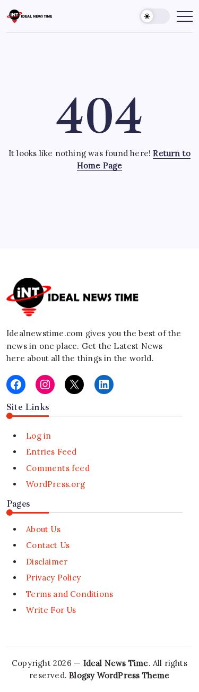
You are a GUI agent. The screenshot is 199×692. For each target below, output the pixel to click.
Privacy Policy (53, 578)
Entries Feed (51, 452)
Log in (38, 436)
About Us (43, 529)
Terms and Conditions (69, 594)
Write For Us (51, 610)
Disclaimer (46, 562)
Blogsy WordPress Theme (119, 675)
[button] (155, 16)
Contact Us (48, 545)
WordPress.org (55, 484)
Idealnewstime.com (44, 333)
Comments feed (58, 468)
